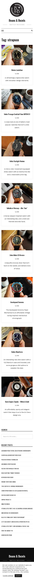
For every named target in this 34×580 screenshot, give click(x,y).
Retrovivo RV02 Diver (7, 477)
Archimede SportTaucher (8, 464)
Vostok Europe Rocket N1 (8, 495)
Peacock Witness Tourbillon (9, 460)
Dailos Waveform (17, 352)
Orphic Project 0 (6, 500)
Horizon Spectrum (6, 535)
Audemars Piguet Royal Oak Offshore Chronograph (16, 451)
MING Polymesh (5, 504)
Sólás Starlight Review (17, 161)
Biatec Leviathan (17, 70)
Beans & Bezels (17, 20)
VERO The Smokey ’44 (7, 531)
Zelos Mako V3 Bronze (17, 255)
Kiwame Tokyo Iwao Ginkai (8, 482)
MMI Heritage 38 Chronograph (9, 513)
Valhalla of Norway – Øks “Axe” (17, 208)
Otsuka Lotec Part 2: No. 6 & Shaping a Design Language (17, 508)
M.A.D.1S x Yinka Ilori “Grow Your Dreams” (13, 517)
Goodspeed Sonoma (17, 302)
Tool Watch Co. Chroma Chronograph (12, 486)
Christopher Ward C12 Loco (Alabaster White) (14, 491)
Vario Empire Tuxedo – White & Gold (17, 401)
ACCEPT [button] (18, 575)
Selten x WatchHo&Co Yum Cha (10, 469)
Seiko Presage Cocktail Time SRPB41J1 (17, 114)
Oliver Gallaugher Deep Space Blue (11, 455)
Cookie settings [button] (8, 576)
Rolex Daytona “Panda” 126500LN (10, 473)
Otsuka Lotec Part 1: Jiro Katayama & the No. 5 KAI (15, 526)
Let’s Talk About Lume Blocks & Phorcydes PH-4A (15, 522)
